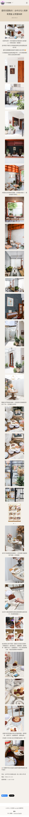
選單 (26, 2)
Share (5, 795)
